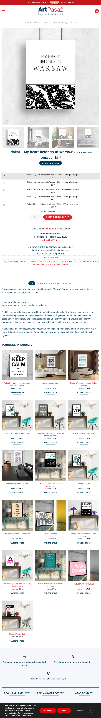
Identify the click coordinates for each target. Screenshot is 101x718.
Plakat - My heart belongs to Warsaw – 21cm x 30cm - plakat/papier (53, 182)
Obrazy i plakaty (16, 261)
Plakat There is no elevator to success (50, 585)
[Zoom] (5, 121)
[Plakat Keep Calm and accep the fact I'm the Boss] (17, 365)
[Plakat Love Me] (50, 515)
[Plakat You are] (83, 465)
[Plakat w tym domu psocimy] (17, 465)
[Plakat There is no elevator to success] (50, 565)
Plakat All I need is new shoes (17, 433)
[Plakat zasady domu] (50, 365)
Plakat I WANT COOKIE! (84, 584)
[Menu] (3, 11)
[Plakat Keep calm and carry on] (17, 515)
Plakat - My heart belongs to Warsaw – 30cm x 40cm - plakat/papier (53, 189)
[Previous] (7, 76)
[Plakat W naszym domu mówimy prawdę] (83, 365)
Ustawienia (80, 710)
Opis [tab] (32, 283)
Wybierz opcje (17, 392)
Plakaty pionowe (62, 264)
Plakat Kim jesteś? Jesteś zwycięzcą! (50, 484)
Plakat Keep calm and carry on (17, 534)
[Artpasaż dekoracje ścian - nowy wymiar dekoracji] (50, 11)
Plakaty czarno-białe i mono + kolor (78, 261)
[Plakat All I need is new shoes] (17, 415)
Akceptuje (47, 710)
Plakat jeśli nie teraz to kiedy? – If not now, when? (50, 434)
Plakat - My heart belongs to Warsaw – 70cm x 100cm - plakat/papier (53, 204)
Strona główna (32, 22)
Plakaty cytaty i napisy (64, 22)
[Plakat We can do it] (17, 616)
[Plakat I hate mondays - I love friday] (83, 515)
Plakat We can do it (17, 634)
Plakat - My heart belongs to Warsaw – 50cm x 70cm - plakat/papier (53, 197)
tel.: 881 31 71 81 (50, 240)
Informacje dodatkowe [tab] (48, 283)
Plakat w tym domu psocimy (17, 484)
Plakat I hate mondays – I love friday (83, 535)
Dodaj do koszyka (57, 217)
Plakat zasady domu (50, 383)
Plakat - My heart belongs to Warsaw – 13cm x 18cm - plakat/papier (53, 175)
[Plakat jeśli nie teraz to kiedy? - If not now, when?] (50, 415)
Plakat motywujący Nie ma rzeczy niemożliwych (17, 585)
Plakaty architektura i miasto (35, 261)
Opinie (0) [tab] (66, 283)
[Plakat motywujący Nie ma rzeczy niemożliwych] (17, 565)
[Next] (93, 76)
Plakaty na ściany (48, 264)
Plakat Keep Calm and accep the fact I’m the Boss (17, 384)
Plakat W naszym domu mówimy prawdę (83, 384)
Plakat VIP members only (83, 433)
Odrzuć (64, 710)
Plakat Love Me (50, 534)
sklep (46, 22)
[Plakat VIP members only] (83, 415)
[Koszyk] (97, 11)
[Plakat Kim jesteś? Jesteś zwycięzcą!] (50, 465)
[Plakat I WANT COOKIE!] (83, 565)
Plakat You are (84, 484)
